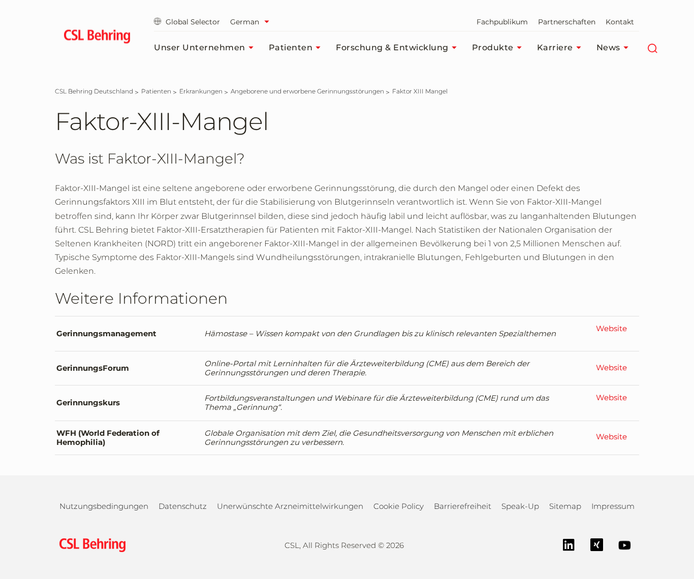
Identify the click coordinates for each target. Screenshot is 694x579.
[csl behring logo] (89, 545)
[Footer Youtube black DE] (619, 544)
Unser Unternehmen (199, 47)
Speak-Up (520, 506)
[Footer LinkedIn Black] (563, 544)
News (608, 47)
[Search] (652, 47)
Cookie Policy (398, 506)
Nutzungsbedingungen (103, 506)
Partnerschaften (566, 21)
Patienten (291, 47)
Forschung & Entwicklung (392, 47)
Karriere (555, 47)
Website (611, 328)
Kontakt (620, 21)
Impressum (613, 506)
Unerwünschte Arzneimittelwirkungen (290, 506)
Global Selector (193, 21)
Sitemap (565, 506)
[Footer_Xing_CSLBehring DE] (591, 544)
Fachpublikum (502, 21)
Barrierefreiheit (462, 506)
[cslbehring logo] (97, 38)
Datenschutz (183, 506)
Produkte (493, 47)
